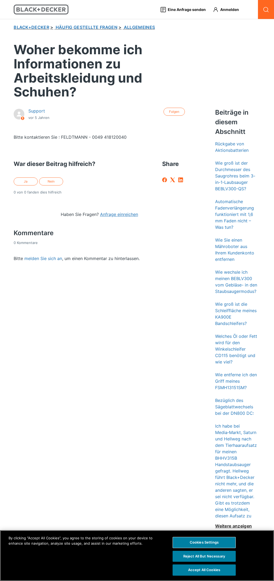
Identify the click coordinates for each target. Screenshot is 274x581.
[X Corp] (172, 179)
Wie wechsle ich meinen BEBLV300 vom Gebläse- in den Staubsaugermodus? (236, 281)
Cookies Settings (204, 542)
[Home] (41, 9)
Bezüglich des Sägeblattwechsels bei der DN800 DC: (234, 407)
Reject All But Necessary (204, 556)
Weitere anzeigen (233, 526)
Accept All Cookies (204, 570)
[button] (228, 9)
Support (36, 111)
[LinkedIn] (180, 179)
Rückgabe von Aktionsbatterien (232, 147)
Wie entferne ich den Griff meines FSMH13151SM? (236, 381)
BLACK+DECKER (31, 27)
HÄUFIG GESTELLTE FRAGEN (86, 27)
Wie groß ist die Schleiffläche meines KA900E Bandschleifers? (236, 313)
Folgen (174, 112)
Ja (26, 181)
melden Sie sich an (43, 258)
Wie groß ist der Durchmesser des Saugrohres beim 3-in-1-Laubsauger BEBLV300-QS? (235, 175)
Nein (51, 181)
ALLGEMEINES (139, 27)
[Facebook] (164, 179)
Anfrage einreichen (119, 214)
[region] (137, 555)
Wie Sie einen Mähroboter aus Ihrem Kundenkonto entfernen (234, 249)
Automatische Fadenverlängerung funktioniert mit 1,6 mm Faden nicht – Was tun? (234, 214)
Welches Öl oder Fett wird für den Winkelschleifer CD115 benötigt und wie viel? (236, 349)
